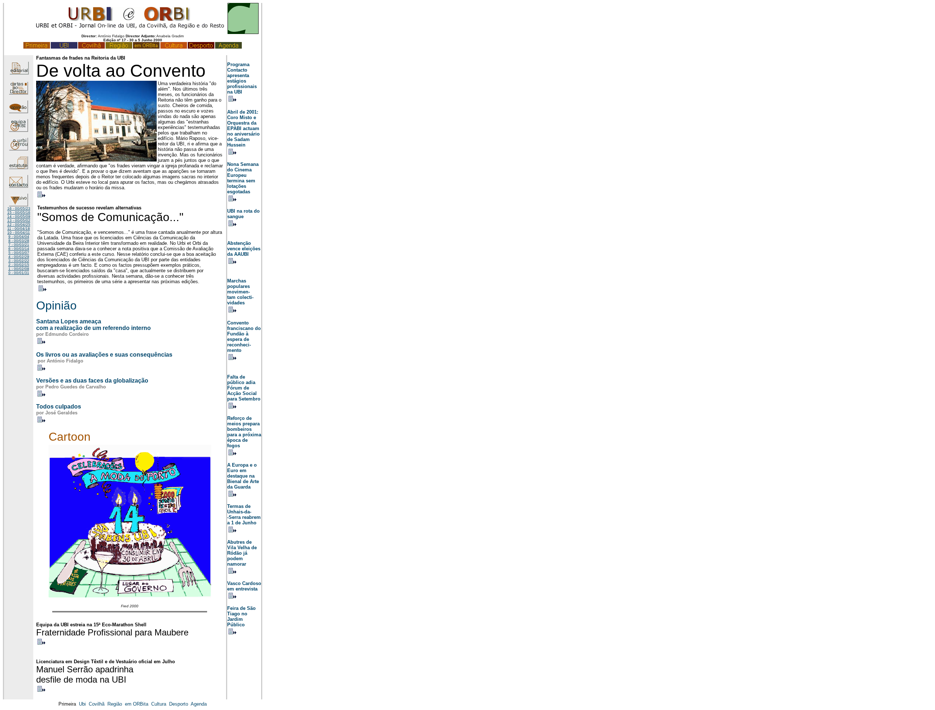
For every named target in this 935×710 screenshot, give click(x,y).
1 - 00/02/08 (18, 269)
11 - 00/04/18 (18, 229)
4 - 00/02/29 (18, 257)
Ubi (82, 704)
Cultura (158, 704)
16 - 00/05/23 (18, 208)
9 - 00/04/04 (18, 237)
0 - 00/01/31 (18, 273)
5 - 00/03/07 (18, 253)
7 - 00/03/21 (18, 245)
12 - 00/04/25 (18, 225)
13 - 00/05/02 (18, 221)
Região (114, 704)
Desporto (178, 704)
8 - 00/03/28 (18, 241)
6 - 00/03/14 (18, 249)
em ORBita (136, 704)
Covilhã (96, 704)
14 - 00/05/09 (18, 216)
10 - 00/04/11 (18, 233)
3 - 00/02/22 (18, 261)
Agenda (199, 704)
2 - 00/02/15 (18, 265)
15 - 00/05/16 (18, 212)
